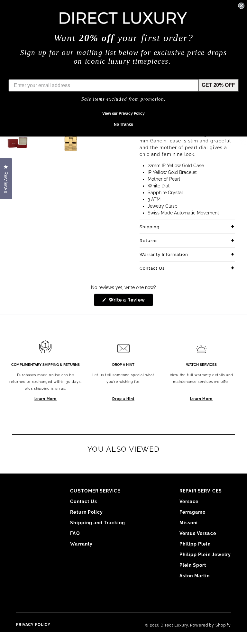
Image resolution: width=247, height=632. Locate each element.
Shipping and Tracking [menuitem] (97, 522)
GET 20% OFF (218, 85)
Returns (149, 240)
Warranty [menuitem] (81, 543)
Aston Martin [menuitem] (194, 575)
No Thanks (123, 124)
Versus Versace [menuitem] (197, 533)
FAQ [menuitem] (75, 533)
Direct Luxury (174, 625)
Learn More (45, 399)
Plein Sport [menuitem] (192, 565)
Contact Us (152, 268)
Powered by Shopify (210, 625)
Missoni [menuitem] (188, 522)
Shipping (150, 226)
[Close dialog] (241, 6)
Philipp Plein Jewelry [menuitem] (205, 554)
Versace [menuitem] (188, 501)
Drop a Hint (123, 399)
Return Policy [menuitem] (86, 512)
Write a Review (130, 301)
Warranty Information (164, 254)
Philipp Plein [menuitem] (195, 543)
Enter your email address (39, 74)
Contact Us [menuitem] (83, 501)
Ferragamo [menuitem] (192, 512)
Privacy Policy (33, 624)
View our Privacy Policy (123, 113)
